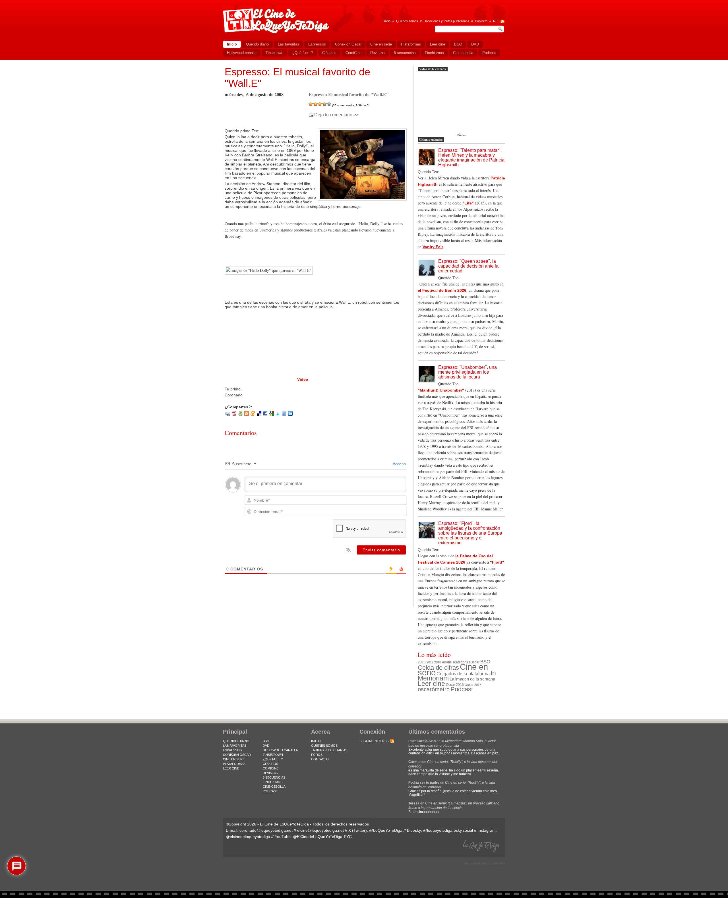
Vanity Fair (433, 247)
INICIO (316, 741)
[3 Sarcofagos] (320, 104)
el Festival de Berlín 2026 (442, 290)
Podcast (461, 689)
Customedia (497, 863)
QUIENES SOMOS (324, 745)
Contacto (481, 21)
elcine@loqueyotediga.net (320, 830)
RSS (496, 21)
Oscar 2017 (473, 684)
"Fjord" (497, 562)
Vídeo (302, 379)
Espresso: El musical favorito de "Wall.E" (297, 77)
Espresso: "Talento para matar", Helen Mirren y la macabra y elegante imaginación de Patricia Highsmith (471, 157)
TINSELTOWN (273, 754)
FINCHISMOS (272, 782)
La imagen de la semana (472, 679)
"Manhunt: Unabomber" (441, 390)
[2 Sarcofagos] (315, 104)
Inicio (386, 21)
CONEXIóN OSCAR (237, 754)
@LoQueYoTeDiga (385, 830)
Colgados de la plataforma (463, 673)
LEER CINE (231, 768)
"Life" (468, 203)
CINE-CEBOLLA (274, 786)
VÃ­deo (461, 135)
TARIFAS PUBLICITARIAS (329, 750)
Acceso (399, 464)
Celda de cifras (438, 667)
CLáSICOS (270, 763)
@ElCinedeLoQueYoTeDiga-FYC (322, 836)
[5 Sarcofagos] (329, 104)
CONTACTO (320, 759)
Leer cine (431, 683)
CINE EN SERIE (234, 759)
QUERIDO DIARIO (236, 741)
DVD (266, 745)
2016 (422, 662)
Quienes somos (407, 21)
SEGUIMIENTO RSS (373, 741)
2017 (430, 662)
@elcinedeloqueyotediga (248, 836)
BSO (485, 662)
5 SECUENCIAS (274, 777)
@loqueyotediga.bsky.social (448, 830)
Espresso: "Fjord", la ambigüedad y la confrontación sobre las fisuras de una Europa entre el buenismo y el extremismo (470, 533)
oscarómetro (434, 689)
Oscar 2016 (455, 684)
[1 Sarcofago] (311, 104)
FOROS (316, 754)
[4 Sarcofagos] (324, 104)
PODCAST (270, 791)
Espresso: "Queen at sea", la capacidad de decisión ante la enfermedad (468, 266)
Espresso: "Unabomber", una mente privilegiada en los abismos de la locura (467, 372)
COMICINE (270, 768)
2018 (437, 662)
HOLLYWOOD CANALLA (280, 750)
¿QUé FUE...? (273, 759)
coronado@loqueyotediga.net (266, 830)
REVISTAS (270, 773)
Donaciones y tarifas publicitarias (446, 21)
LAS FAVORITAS (234, 745)
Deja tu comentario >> (336, 115)
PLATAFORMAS (234, 763)
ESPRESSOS (232, 750)
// (490, 21)
